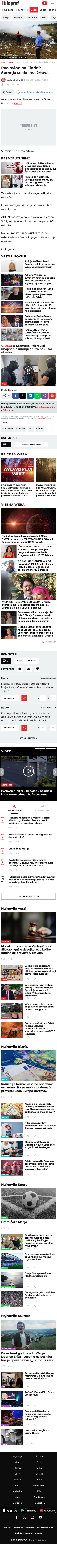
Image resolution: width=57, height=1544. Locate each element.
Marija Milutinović (15, 80)
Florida (39, 428)
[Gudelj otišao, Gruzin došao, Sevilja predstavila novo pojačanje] (12, 1299)
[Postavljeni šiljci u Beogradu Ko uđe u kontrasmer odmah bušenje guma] (28, 771)
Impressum (30, 1527)
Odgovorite (10, 698)
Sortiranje (7, 669)
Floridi (18, 103)
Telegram (8, 410)
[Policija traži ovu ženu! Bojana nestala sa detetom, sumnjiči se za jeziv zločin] (12, 266)
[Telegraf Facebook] (17, 1517)
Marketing (18, 1527)
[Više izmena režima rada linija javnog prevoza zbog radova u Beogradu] (12, 1011)
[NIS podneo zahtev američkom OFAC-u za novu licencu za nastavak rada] (12, 1130)
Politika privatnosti (24, 1533)
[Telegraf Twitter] (24, 1517)
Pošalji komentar (31, 444)
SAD (31, 428)
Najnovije (13, 908)
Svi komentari (28, 738)
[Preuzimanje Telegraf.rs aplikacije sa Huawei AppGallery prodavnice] (47, 1510)
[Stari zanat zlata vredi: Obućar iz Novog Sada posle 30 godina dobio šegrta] (12, 1149)
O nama (7, 1527)
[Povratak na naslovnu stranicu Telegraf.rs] (10, 3)
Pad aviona (7, 428)
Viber (53, 407)
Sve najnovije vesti (28, 896)
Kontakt (38, 1533)
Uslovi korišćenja (43, 418)
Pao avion (21, 428)
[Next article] (55, 772)
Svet (11, 62)
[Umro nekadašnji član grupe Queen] (12, 1437)
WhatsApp (42, 407)
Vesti (3, 62)
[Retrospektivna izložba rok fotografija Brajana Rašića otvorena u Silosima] (12, 1380)
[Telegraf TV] (40, 1517)
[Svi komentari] (20, 669)
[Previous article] (2, 772)
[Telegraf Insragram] (32, 1517)
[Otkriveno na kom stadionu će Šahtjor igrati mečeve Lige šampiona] (12, 1261)
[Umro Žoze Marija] (28, 1203)
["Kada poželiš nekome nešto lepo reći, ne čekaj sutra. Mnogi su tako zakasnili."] (12, 1418)
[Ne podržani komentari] (37, 669)
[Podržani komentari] (29, 669)
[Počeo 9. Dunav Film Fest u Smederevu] (12, 1399)
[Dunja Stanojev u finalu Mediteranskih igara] (12, 1280)
